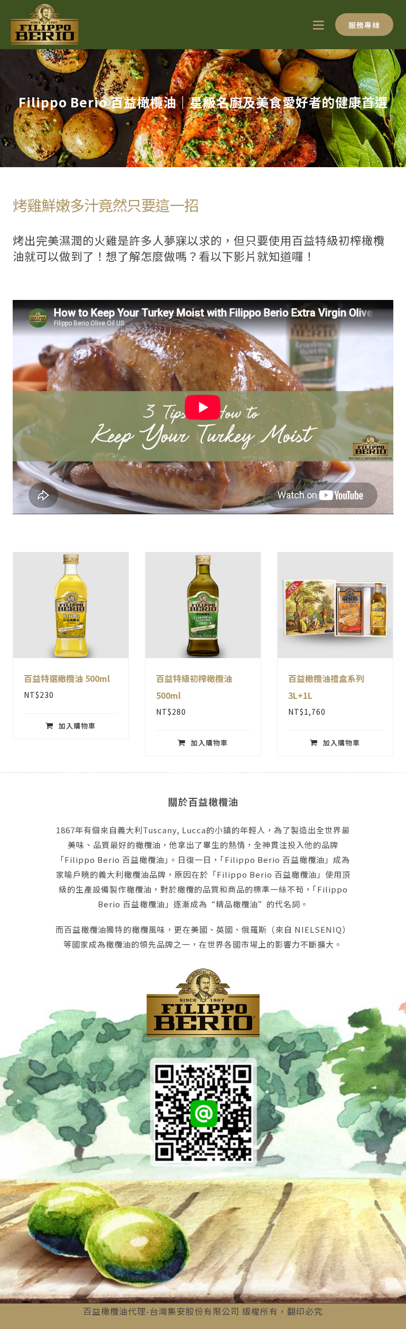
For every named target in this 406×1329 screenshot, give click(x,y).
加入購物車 (77, 726)
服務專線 (364, 25)
